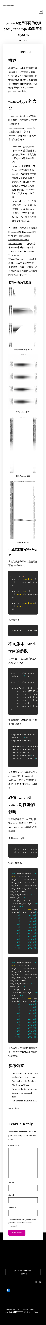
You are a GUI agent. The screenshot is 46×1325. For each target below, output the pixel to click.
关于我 (38, 1282)
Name (11, 1182)
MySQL (15, 1108)
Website (12, 1207)
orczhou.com (8, 5)
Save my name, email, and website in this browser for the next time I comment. (23, 1223)
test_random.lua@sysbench (24, 1100)
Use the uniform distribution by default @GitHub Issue (19, 240)
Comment (13, 1145)
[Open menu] (41, 12)
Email (11, 1195)
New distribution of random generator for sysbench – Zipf (24, 1093)
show (28, 52)
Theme (19, 1309)
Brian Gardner (29, 1309)
